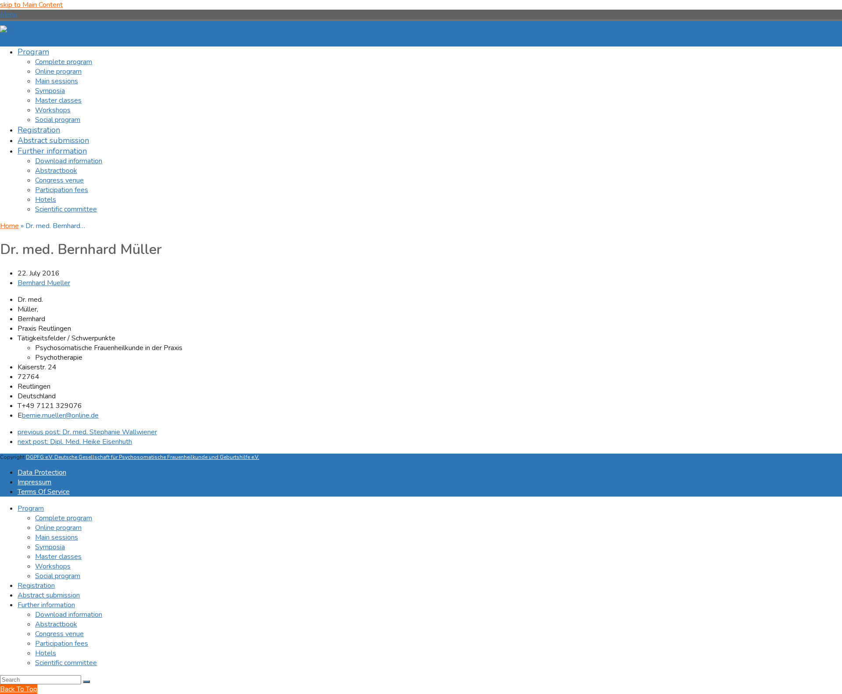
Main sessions (56, 537)
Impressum (34, 482)
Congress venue (59, 634)
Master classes (58, 557)
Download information (68, 614)
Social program (57, 576)
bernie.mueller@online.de (60, 415)
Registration (36, 585)
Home (9, 226)
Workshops (53, 566)
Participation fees (61, 643)
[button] (8, 14)
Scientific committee (66, 663)
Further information (46, 605)
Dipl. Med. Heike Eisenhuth (75, 442)
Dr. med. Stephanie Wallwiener (87, 432)
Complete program (63, 518)
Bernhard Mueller (44, 283)
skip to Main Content (31, 5)
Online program (58, 528)
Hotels (45, 653)
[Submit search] (86, 681)
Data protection (42, 472)
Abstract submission (49, 595)
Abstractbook (56, 624)
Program (31, 508)
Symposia (50, 547)
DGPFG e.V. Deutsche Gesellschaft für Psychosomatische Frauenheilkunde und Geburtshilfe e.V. (142, 457)
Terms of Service (44, 492)
